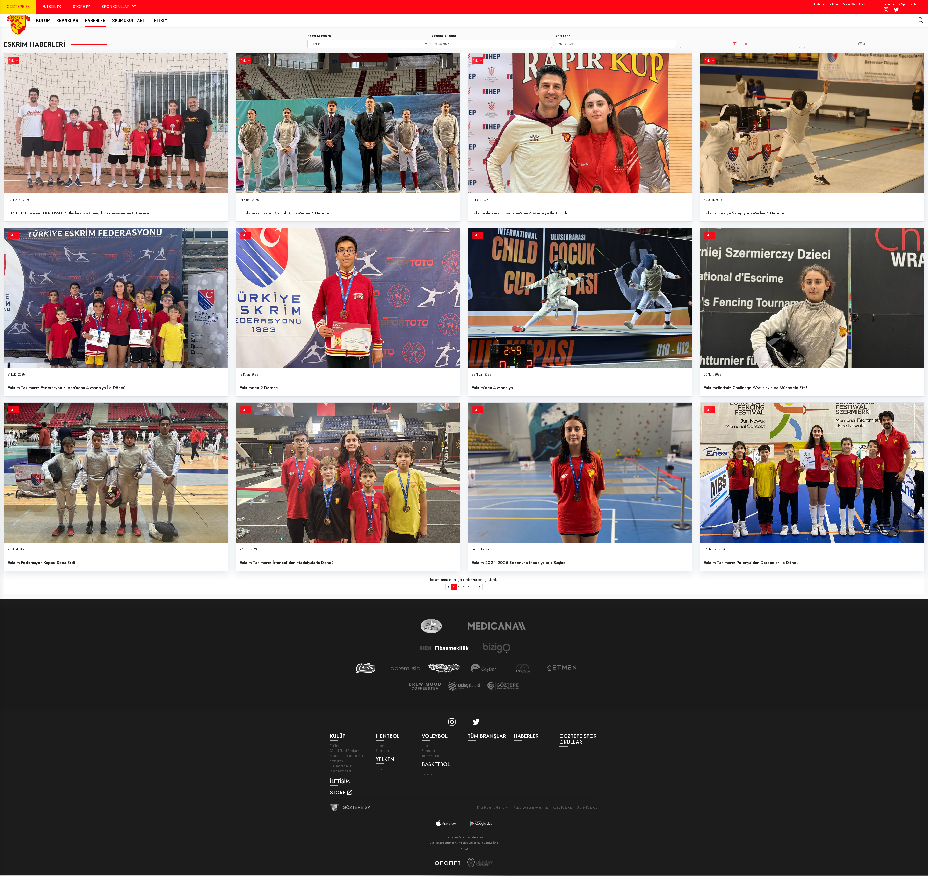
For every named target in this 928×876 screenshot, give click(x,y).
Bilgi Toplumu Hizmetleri (493, 807)
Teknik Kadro (430, 756)
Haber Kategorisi (319, 35)
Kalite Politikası (563, 807)
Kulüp (43, 20)
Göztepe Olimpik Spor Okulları (899, 4)
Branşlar (67, 20)
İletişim (158, 20)
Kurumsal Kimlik (341, 766)
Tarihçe (335, 745)
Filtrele (742, 44)
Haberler (95, 20)
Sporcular (382, 750)
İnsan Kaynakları (341, 771)
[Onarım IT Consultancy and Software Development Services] (447, 863)
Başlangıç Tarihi (444, 35)
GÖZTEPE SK (18, 6)
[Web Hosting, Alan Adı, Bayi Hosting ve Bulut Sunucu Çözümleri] (480, 862)
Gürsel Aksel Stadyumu (345, 750)
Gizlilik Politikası (587, 807)
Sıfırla (866, 44)
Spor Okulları (128, 20)
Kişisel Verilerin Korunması (531, 807)
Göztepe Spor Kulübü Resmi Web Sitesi (839, 4)
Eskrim (13, 60)
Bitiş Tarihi (563, 35)
